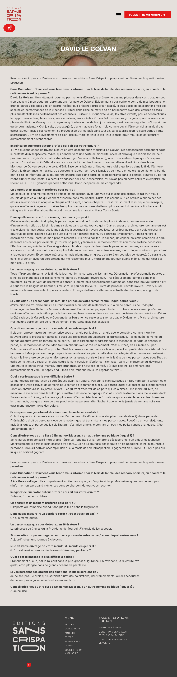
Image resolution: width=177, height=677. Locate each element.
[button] (119, 15)
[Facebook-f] (29, 665)
